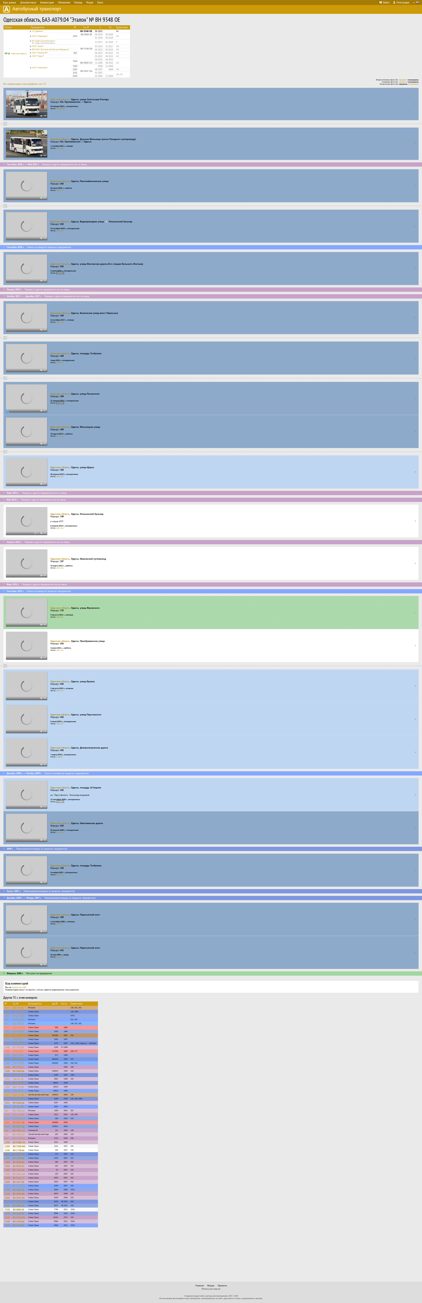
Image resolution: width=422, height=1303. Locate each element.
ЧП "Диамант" (38, 31)
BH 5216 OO (19, 1217)
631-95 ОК (18, 1023)
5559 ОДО (18, 1051)
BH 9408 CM (19, 1142)
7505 (7, 1166)
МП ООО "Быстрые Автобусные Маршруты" (50, 49)
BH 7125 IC (18, 1067)
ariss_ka (59, 148)
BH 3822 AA (18, 1122)
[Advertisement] (211, 1256)
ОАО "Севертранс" (40, 36)
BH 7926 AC (19, 1110)
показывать (414, 84)
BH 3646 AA (18, 1102)
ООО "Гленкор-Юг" (40, 53)
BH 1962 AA (19, 1174)
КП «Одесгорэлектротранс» (43, 42)
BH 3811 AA (19, 1201)
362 (7, 1007)
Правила (222, 1285)
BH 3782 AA (18, 1083)
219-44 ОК (18, 1019)
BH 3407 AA (18, 1189)
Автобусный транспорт (36, 8)
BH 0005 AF (18, 1209)
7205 (7, 1189)
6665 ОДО (18, 1055)
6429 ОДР (18, 1039)
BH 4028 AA (18, 1162)
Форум (210, 1285)
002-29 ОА (18, 1087)
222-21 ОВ (18, 1094)
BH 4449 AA (18, 1071)
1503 (7, 1043)
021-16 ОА (18, 1114)
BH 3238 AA (19, 1185)
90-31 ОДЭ (19, 1011)
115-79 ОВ (18, 1063)
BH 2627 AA (18, 1181)
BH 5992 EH (19, 1197)
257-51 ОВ (18, 1106)
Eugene (59, 757)
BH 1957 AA (18, 1154)
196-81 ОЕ (18, 1079)
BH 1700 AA (18, 1150)
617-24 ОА (18, 1035)
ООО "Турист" (38, 46)
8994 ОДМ (18, 1043)
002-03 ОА (18, 1059)
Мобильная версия (211, 1289)
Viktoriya (59, 617)
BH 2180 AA (18, 1158)
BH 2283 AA (18, 1170)
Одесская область (19, 54)
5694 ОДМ (18, 1031)
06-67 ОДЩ (19, 1015)
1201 (7, 1011)
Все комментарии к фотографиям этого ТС (24, 84)
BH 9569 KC (19, 1166)
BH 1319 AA (19, 1027)
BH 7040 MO (19, 1146)
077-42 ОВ (18, 1047)
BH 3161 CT (19, 1178)
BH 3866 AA (18, 1193)
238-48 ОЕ (18, 1091)
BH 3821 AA (18, 1126)
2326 (7, 1039)
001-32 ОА (18, 1007)
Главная (199, 1285)
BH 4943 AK (19, 1134)
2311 (7, 1015)
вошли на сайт (19, 987)
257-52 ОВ (18, 1098)
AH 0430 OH (19, 1118)
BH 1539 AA (19, 1138)
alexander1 (60, 108)
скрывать (403, 80)
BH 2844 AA (18, 1213)
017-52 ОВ (18, 1075)
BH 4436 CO (19, 1130)
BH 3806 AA (18, 1205)
